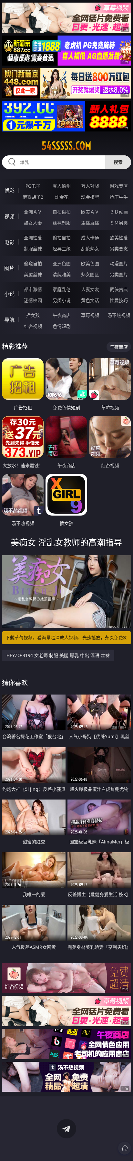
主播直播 (90, 223)
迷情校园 (33, 300)
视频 (9, 216)
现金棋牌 (90, 197)
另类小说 (62, 300)
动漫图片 (119, 263)
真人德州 (62, 186)
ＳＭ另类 (119, 223)
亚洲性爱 (33, 238)
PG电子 (33, 186)
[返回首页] (124, 1148)
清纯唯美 (62, 274)
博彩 (9, 190)
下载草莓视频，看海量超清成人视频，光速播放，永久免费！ (66, 637)
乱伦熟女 (90, 249)
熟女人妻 (33, 223)
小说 (9, 294)
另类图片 (119, 274)
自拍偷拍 (62, 212)
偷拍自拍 (62, 238)
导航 (9, 319)
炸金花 (61, 197)
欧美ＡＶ (90, 212)
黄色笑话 (90, 300)
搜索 (118, 162)
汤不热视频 (118, 315)
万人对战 (90, 186)
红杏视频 (33, 326)
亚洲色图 (62, 263)
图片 (9, 268)
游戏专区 (119, 186)
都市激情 (33, 289)
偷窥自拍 (33, 263)
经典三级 (62, 249)
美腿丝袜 (33, 274)
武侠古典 (119, 289)
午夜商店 (62, 315)
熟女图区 (90, 274)
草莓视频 (90, 315)
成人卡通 (90, 238)
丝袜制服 (62, 223)
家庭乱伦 (62, 289)
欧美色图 (90, 263)
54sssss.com (66, 145)
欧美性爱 (119, 238)
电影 (9, 242)
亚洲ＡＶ (33, 212)
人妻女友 (90, 289)
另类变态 (119, 249)
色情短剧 (62, 326)
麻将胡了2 (33, 197)
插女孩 (33, 315)
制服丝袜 (33, 249)
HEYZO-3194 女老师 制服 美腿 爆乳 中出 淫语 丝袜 (58, 655)
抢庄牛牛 (119, 197)
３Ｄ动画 (119, 212)
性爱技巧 (119, 300)
